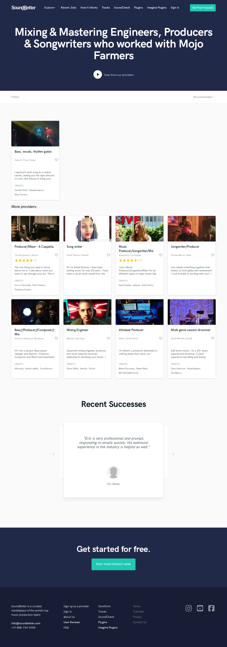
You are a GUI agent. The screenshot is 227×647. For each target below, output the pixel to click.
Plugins (138, 7)
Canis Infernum (178, 368)
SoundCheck (122, 7)
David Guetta (125, 285)
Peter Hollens (38, 285)
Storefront (104, 606)
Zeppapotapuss (36, 190)
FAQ (66, 627)
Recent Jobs (68, 7)
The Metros (176, 373)
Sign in (175, 7)
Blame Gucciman (127, 368)
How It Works (89, 7)
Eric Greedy (113, 483)
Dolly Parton (148, 285)
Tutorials (138, 611)
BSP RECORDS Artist (128, 373)
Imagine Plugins (157, 7)
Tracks (106, 7)
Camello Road (21, 190)
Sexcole (83, 368)
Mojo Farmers (21, 194)
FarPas (92, 368)
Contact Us (140, 622)
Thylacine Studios (23, 289)
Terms (136, 606)
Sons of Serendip (23, 285)
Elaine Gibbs (72, 368)
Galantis (136, 285)
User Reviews (71, 622)
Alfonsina (19, 368)
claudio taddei (31, 368)
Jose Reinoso (46, 368)
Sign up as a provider (76, 606)
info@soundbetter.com (25, 623)
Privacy (137, 617)
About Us (69, 617)
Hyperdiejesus (193, 368)
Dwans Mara (142, 368)
